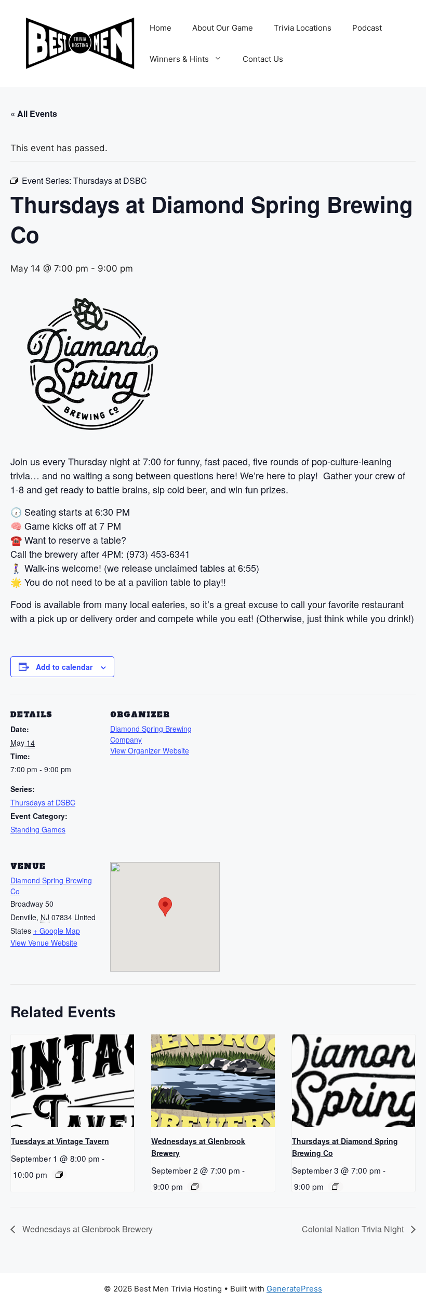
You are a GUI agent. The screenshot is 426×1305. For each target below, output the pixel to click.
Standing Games (37, 829)
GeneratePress (294, 1289)
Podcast (367, 28)
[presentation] (72, 1080)
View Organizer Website (149, 750)
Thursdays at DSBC (42, 802)
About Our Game (222, 28)
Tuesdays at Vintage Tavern (60, 1141)
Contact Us (263, 59)
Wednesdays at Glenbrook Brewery (86, 1229)
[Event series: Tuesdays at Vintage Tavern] (59, 1175)
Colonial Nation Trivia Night (354, 1229)
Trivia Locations (302, 28)
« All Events (33, 113)
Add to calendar (64, 667)
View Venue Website (43, 942)
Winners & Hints (179, 59)
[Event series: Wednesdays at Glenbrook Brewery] (194, 1186)
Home (160, 28)
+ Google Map (56, 930)
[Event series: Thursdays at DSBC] (335, 1186)
